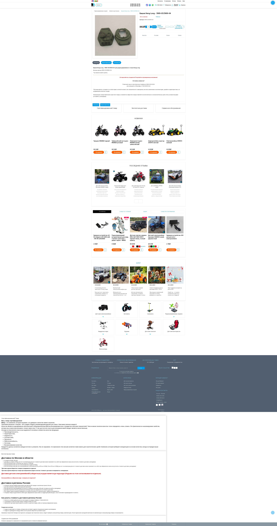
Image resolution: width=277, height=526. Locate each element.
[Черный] (137, 246)
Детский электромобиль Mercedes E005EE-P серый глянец (102, 186)
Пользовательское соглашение (96, 392)
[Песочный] (149, 246)
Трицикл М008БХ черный (101, 141)
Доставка (159, 5)
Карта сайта (110, 389)
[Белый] (131, 246)
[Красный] (156, 246)
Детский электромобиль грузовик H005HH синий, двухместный (156, 237)
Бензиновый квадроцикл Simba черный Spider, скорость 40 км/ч (120, 186)
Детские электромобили (130, 385)
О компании (167, 1)
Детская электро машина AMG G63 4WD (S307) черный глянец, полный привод (138, 238)
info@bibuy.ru (159, 400)
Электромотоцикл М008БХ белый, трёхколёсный (136, 142)
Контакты (160, 1)
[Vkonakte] (172, 368)
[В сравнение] (171, 27)
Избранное (168, 5)
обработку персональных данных (129, 372)
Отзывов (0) (117, 62)
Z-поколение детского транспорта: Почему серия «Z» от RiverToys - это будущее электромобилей (101, 288)
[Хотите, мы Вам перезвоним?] (273, 2)
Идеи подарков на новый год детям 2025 (175, 288)
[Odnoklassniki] (174, 368)
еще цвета (143, 246)
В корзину (99, 152)
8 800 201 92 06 (160, 395)
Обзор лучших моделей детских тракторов (137, 288)
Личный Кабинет (160, 381)
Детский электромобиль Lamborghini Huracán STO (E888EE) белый (175, 186)
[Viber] (162, 405)
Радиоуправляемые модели (130, 389)
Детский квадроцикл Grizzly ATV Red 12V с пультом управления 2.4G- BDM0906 (138, 186)
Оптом (174, 1)
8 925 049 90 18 (160, 398)
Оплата (179, 1)
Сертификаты (95, 389)
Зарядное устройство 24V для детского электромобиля (174, 237)
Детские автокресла (129, 381)
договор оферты (129, 371)
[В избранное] (167, 27)
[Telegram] (150, 5)
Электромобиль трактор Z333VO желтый (156, 141)
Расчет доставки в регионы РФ (179, 26)
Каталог (99, 5)
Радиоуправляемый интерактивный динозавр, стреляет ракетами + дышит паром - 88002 (120, 238)
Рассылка (158, 387)
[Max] (147, 5)
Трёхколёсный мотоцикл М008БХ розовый (120, 141)
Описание (96, 62)
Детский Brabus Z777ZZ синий (156, 186)
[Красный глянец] (133, 246)
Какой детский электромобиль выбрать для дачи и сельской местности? (120, 288)
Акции (108, 392)
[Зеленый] (153, 246)
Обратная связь (111, 385)
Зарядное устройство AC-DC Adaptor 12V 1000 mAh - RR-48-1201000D (101, 237)
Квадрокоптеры (127, 387)
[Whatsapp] (153, 5)
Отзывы (109, 383)
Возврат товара (110, 387)
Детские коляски (128, 383)
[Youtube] (176, 368)
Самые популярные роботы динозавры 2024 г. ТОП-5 (156, 288)
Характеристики (106, 62)
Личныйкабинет (176, 5)
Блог (184, 1)
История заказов (160, 383)
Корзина (183, 5)
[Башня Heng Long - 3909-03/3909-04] (115, 35)
